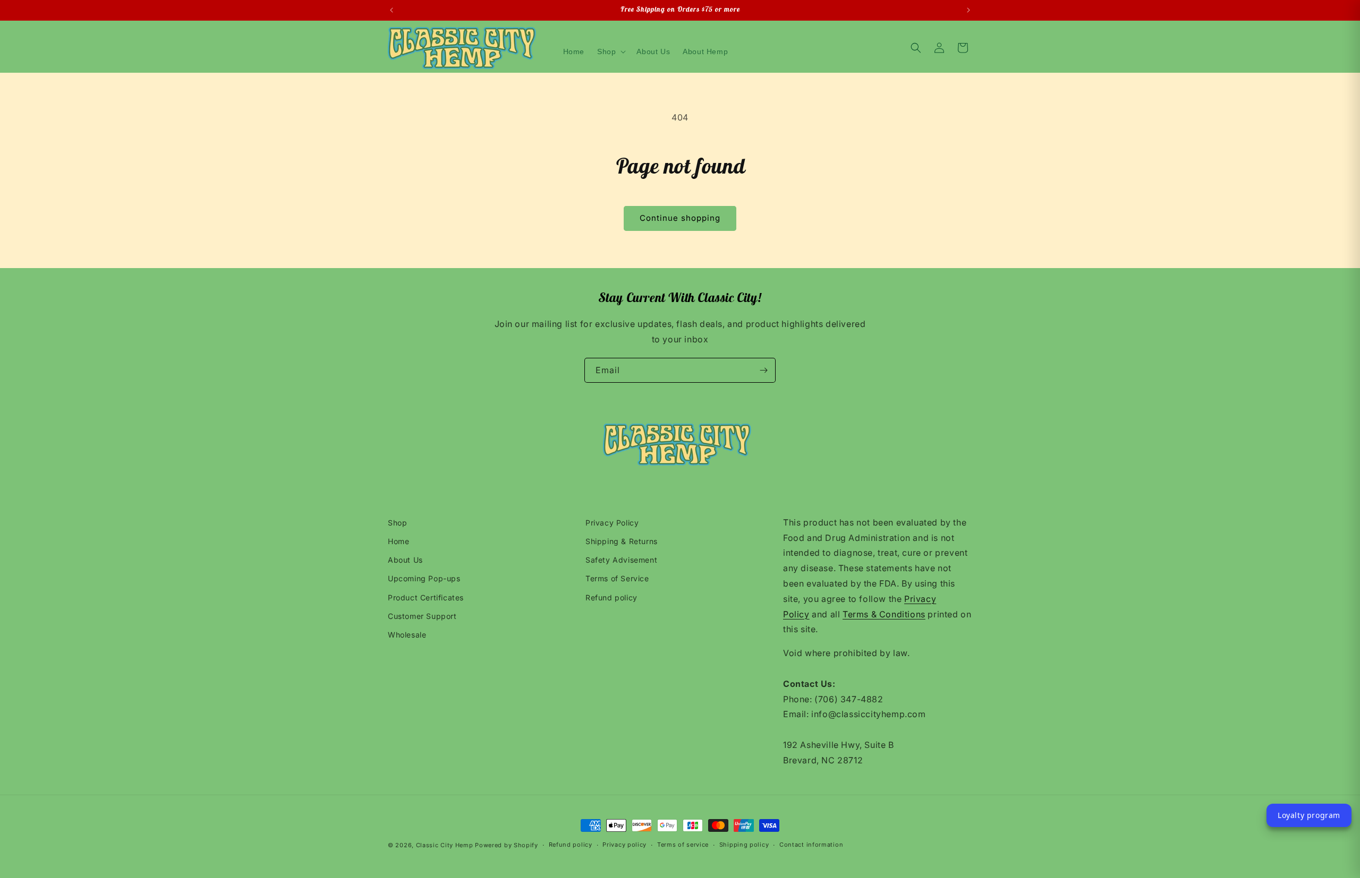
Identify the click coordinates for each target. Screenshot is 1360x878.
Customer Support (422, 616)
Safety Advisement (621, 560)
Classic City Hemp (444, 845)
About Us (405, 560)
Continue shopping (680, 218)
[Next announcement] (968, 10)
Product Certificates (426, 597)
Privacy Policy (612, 522)
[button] (610, 51)
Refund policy (611, 597)
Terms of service (683, 845)
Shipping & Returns (621, 541)
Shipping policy (744, 845)
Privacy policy (624, 845)
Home (398, 541)
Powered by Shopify (506, 845)
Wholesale (407, 634)
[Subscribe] (763, 370)
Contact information (811, 845)
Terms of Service (617, 578)
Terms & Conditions (884, 614)
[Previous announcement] (391, 10)
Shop (397, 522)
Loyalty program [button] (1309, 815)
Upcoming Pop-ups (424, 578)
